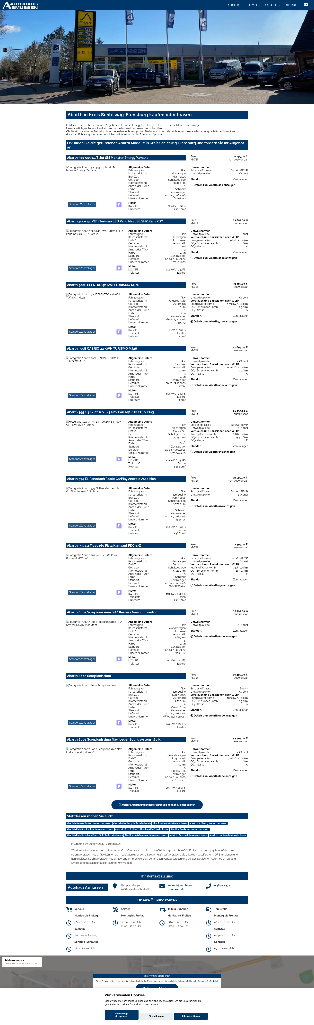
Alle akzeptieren (191, 1016)
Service (253, 5)
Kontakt (291, 5)
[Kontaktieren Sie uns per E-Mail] (306, 4)
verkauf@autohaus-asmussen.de (180, 887)
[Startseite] (20, 5)
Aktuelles (271, 5)
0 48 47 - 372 (222, 885)
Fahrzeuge (233, 5)
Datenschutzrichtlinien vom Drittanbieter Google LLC (186, 981)
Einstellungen (156, 1016)
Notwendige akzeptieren (121, 1014)
